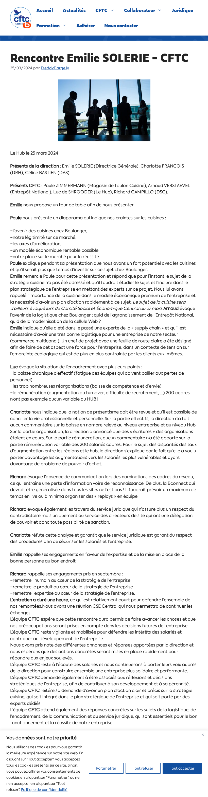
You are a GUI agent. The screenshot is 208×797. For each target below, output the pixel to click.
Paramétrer (106, 768)
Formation (48, 25)
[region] (104, 763)
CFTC (101, 10)
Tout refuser (143, 768)
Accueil (44, 10)
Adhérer (85, 25)
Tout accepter (182, 768)
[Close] (203, 735)
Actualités (74, 10)
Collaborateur (139, 10)
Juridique (182, 10)
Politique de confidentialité (44, 789)
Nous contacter (121, 25)
